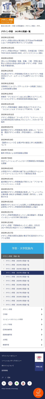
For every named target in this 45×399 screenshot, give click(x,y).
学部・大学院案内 (22, 248)
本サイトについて (8, 365)
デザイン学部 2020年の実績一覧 (17, 281)
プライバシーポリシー (9, 356)
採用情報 (5, 370)
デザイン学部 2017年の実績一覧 (17, 293)
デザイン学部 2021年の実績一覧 (17, 277)
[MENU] (40, 5)
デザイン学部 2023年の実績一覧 (17, 269)
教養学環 (6, 345)
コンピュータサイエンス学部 (13, 319)
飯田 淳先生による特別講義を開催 (14, 153)
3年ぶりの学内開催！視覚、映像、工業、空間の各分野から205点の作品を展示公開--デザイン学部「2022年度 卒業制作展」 (21, 63)
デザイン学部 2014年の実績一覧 (17, 305)
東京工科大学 (5, 26)
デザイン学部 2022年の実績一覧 (17, 273)
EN (9, 377)
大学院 (5, 340)
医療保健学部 (7, 335)
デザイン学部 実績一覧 (11, 256)
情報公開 (39, 367)
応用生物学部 (7, 329)
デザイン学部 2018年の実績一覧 (17, 289)
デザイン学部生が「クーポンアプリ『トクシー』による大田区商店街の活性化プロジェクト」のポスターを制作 (22, 120)
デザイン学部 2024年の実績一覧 (17, 265)
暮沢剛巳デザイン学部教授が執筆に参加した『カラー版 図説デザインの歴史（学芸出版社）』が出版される (22, 132)
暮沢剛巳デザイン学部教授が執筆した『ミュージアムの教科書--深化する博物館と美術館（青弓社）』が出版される (22, 194)
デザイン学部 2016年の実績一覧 (17, 297)
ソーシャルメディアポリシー (12, 361)
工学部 (5, 314)
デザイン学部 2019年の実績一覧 (17, 285)
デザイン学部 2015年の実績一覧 (17, 301)
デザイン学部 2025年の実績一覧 (17, 261)
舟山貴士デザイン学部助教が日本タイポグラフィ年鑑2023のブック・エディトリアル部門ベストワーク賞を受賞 (22, 76)
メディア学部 (7, 324)
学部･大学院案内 (18, 26)
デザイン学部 (30, 26)
